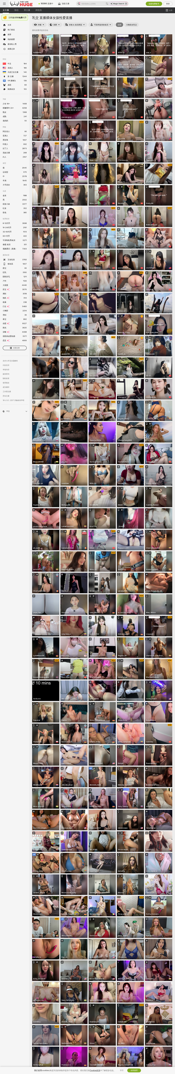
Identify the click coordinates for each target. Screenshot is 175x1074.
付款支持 (6, 365)
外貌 (39, 25)
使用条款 (6, 383)
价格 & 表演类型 (75, 25)
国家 (55, 25)
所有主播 (6, 396)
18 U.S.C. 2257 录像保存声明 (13, 400)
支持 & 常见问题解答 (10, 361)
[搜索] (107, 4)
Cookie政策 (95, 1070)
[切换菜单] (4, 3)
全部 (119, 25)
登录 (168, 4)
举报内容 (6, 370)
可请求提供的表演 (101, 25)
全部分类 (16, 348)
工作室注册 (7, 392)
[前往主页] (22, 3)
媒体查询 (6, 374)
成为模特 (6, 387)
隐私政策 (6, 378)
